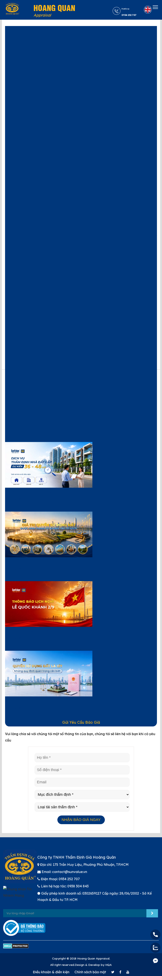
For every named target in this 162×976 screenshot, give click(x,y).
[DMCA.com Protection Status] (16, 948)
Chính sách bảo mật (90, 972)
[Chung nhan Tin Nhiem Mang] (20, 894)
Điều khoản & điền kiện (51, 972)
